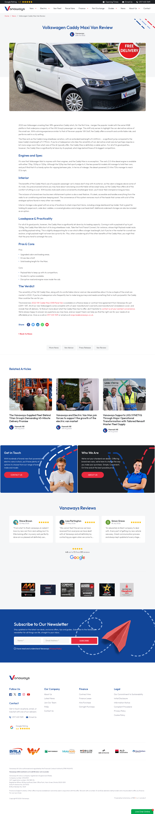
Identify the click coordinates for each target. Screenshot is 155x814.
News (123, 8)
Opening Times (111, 2)
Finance (82, 8)
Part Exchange (98, 8)
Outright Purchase (87, 707)
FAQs (46, 707)
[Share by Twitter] (33, 324)
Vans (32, 8)
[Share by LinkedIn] (38, 324)
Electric (43, 8)
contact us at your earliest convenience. (118, 309)
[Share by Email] (47, 324)
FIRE (136, 798)
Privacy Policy (56, 648)
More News (54, 347)
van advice (68, 347)
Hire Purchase (85, 702)
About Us (133, 8)
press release (85, 347)
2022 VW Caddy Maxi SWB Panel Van (47, 303)
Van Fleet (57, 8)
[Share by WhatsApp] (42, 324)
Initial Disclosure (121, 698)
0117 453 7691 (52, 315)
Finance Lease (85, 698)
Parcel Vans (70, 8)
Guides (111, 8)
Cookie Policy (119, 715)
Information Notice (122, 702)
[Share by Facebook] (28, 324)
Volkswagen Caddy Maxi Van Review (32, 16)
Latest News (49, 698)
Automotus (126, 798)
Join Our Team (50, 702)
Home (7, 16)
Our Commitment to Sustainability (128, 694)
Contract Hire (85, 694)
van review (101, 347)
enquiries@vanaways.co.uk (82, 315)
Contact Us (16, 475)
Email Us (128, 2)
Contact (147, 8)
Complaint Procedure (123, 707)
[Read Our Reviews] (77, 557)
